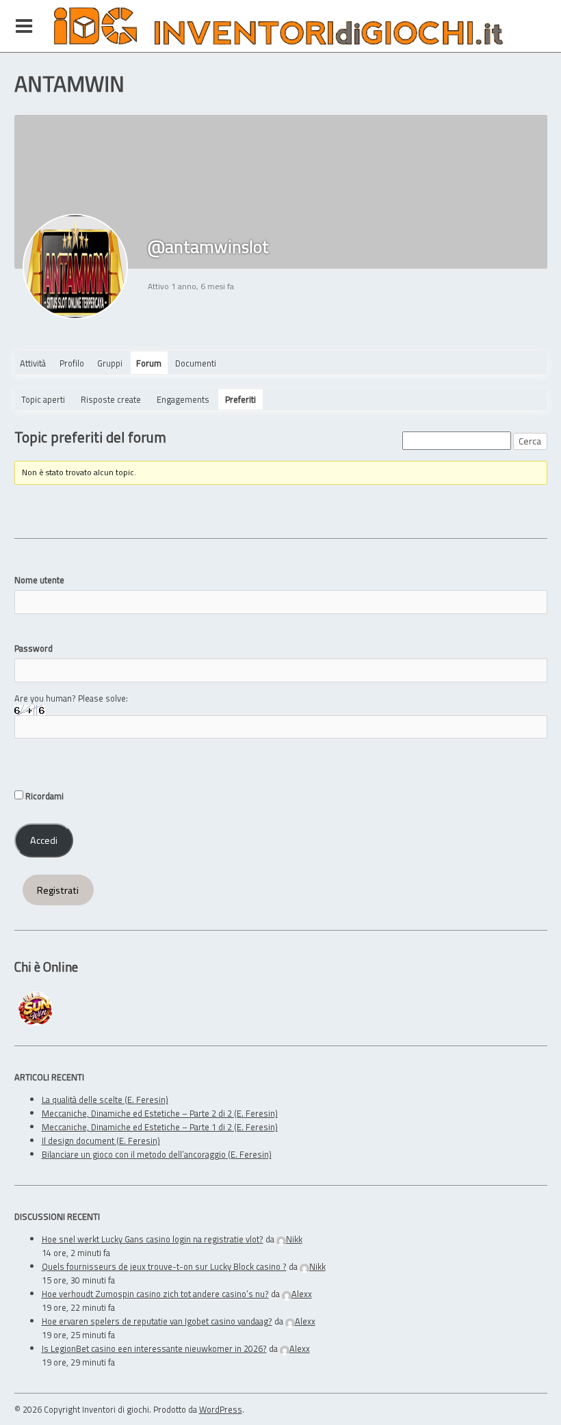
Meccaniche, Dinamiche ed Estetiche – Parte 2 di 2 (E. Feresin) (160, 1113)
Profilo (72, 363)
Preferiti (240, 399)
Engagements (183, 399)
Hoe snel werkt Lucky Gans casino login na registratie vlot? (152, 1239)
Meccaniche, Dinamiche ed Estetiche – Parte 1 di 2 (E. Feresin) (160, 1127)
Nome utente (39, 580)
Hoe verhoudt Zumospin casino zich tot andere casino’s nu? (155, 1294)
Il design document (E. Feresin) (101, 1140)
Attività (33, 363)
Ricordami (43, 796)
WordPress (220, 1409)
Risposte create (111, 399)
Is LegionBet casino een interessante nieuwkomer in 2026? (154, 1348)
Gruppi (109, 363)
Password (33, 648)
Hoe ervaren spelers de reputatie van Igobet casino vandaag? (157, 1321)
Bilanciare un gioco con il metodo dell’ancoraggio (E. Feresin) (157, 1154)
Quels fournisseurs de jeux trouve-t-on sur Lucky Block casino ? (164, 1266)
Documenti (195, 363)
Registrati (58, 890)
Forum (148, 363)
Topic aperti (43, 399)
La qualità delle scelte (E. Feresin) (105, 1099)
